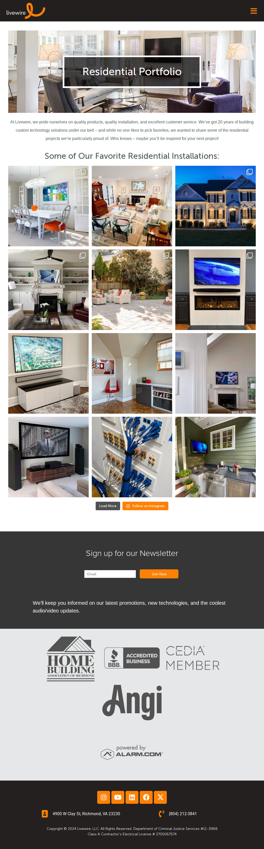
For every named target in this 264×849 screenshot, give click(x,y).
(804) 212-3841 (183, 813)
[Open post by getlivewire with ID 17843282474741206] (48, 206)
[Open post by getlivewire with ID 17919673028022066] (132, 289)
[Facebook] (146, 797)
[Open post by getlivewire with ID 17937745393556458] (48, 457)
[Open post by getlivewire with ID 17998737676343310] (132, 457)
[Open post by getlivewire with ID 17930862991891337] (48, 289)
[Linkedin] (132, 797)
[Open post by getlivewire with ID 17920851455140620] (215, 206)
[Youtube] (117, 797)
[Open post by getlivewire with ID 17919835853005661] (215, 289)
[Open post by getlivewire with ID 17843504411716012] (132, 206)
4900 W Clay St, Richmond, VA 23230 (86, 813)
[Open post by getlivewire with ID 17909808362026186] (132, 373)
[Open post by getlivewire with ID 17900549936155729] (215, 373)
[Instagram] (103, 797)
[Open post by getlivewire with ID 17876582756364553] (215, 457)
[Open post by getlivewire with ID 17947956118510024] (48, 373)
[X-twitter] (160, 797)
